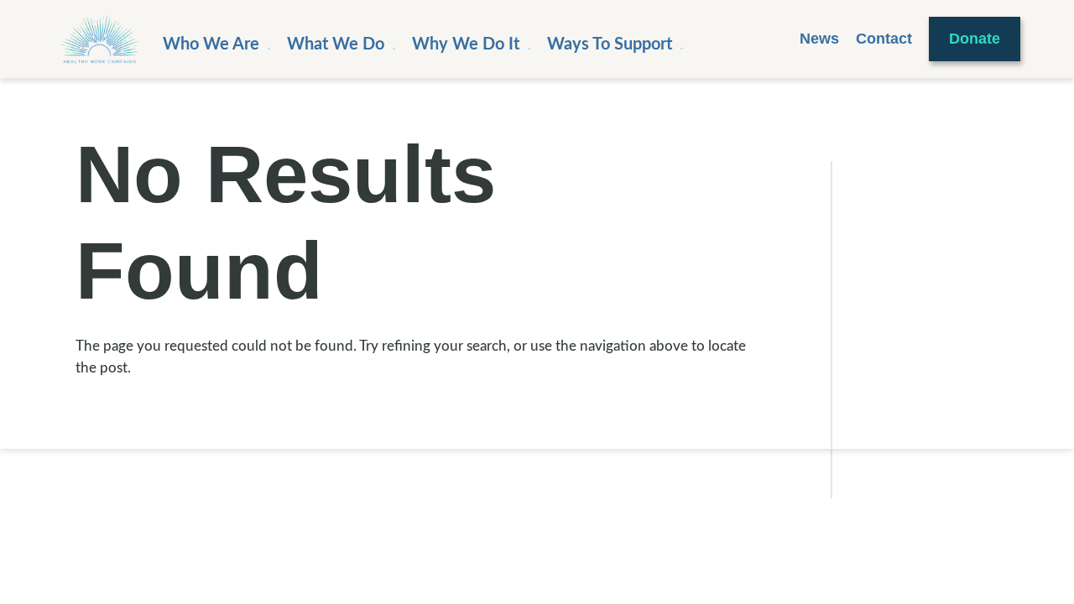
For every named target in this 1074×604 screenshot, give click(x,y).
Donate (974, 38)
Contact (884, 38)
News (819, 38)
